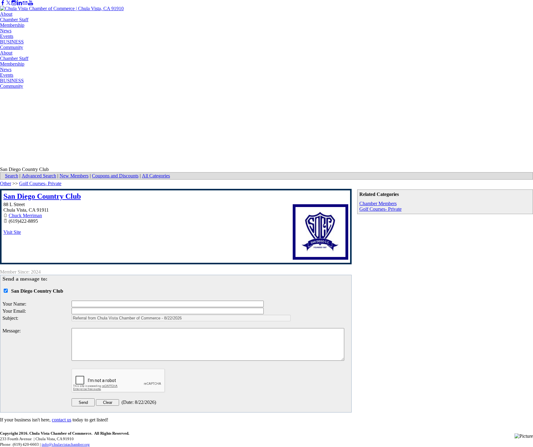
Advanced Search (39, 175)
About (6, 14)
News (5, 30)
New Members (74, 175)
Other (5, 183)
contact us (61, 419)
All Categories (156, 175)
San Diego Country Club (42, 196)
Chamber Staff (14, 19)
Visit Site (12, 232)
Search (11, 175)
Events (6, 36)
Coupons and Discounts (115, 175)
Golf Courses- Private (380, 209)
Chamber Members (378, 203)
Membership (12, 25)
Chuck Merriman (25, 215)
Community (11, 47)
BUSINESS (12, 41)
